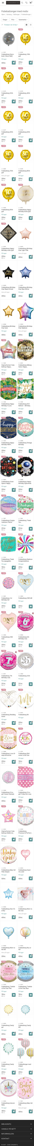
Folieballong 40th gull (24, 94)
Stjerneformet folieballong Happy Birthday (8, 366)
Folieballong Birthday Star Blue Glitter (25, 288)
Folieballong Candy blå (24, 1026)
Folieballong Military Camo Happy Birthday (25, 366)
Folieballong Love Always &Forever (8, 754)
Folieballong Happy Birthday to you (7, 405)
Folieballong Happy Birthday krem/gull (24, 210)
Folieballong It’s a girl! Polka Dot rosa (24, 793)
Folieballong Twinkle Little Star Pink (8, 987)
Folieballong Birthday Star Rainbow (25, 327)
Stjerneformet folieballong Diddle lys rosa (8, 832)
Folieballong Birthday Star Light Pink (25, 249)
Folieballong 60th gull (24, 133)
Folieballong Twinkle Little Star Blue (25, 987)
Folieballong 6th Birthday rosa (23, 638)
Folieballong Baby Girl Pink (25, 1104)
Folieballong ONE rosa (7, 638)
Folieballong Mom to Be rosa (25, 910)
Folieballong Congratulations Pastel (8, 521)
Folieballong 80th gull (24, 171)
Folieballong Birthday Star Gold (8, 327)
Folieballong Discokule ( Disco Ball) (7, 55)
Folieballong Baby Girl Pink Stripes (8, 871)
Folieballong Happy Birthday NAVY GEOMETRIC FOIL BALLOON (7, 443)
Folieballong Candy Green (7, 1065)
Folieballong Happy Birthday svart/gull (7, 249)
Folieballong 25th (24, 676)
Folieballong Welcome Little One (24, 754)
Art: (2, 52)
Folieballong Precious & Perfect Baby (24, 832)
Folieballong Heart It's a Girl (24, 871)
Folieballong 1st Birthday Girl (6, 599)
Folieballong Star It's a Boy (8, 910)
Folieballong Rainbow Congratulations (25, 560)
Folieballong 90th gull (7, 210)
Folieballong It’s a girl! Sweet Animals (7, 793)
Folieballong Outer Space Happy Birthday (7, 482)
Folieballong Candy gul (7, 1026)
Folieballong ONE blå (25, 598)
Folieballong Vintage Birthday (25, 443)
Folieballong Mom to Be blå (8, 948)
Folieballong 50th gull (7, 133)
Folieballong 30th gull (7, 94)
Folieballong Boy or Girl (24, 948)
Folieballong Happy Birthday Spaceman (24, 482)
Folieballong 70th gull (7, 171)
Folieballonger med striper (24, 1065)
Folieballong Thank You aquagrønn (7, 560)
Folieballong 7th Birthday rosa (6, 676)
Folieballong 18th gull (24, 55)
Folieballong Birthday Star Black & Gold (8, 288)
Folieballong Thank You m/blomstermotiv (24, 521)
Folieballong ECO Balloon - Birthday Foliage (24, 405)
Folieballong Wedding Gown (8, 715)
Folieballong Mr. (23, 715)
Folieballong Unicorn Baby (8, 1104)
